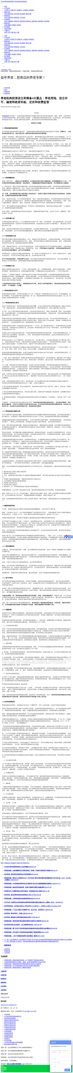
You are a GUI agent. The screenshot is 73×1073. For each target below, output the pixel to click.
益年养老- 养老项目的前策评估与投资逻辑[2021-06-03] (21, 874)
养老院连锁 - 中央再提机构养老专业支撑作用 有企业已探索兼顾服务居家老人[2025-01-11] (32, 883)
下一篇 (31, 941)
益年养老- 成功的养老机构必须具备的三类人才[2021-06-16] (22, 895)
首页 (5, 6)
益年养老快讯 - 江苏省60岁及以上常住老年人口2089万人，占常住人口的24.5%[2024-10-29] (32, 906)
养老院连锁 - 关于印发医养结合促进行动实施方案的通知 (22, 965)
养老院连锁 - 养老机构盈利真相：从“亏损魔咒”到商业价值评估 (24, 960)
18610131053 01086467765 (9, 1005)
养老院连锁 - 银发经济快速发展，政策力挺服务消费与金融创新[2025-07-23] (27, 887)
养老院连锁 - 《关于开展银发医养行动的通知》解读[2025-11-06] (24, 936)
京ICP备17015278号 (30, 1011)
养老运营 (19, 863)
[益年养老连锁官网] (36, 2)
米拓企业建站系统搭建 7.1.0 (15, 1064)
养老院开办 (26, 863)
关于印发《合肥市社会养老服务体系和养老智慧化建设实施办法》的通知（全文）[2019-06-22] (33, 902)
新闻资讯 (7, 91)
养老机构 (7, 863)
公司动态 (7, 952)
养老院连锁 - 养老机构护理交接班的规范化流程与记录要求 (22, 964)
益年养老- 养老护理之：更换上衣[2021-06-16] (18, 913)
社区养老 (3, 986)
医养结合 (3, 979)
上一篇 (38, 939)
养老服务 (13, 863)
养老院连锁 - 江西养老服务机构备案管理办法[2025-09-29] (22, 898)
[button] (4, 69)
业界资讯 (7, 93)
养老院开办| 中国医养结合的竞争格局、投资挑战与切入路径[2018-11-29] (26, 891)
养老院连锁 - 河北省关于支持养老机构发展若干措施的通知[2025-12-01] (26, 932)
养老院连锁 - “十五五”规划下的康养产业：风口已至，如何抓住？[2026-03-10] (28, 909)
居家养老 (3, 982)
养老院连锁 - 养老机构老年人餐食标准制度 (17, 967)
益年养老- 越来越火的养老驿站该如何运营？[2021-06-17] (22, 917)
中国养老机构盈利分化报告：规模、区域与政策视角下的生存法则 (25, 962)
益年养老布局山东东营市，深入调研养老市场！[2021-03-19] (23, 924)
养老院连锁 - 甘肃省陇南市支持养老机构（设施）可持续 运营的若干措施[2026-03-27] (30, 870)
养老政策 (7, 951)
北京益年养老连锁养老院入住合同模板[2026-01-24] (20, 866)
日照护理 (3, 975)
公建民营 (3, 971)
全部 (5, 14)
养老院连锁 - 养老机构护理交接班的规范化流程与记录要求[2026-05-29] (26, 921)
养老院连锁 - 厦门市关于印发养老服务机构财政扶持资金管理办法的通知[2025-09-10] (30, 928)
